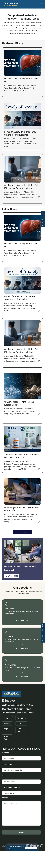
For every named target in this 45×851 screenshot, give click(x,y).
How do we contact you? (11, 787)
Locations (20, 723)
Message (5, 797)
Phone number (7, 764)
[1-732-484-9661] (22, 616)
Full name (5, 752)
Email (4, 776)
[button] (22, 532)
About (6, 718)
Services (7, 723)
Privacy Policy (6, 738)
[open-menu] (42, 4)
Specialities (21, 718)
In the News (19, 730)
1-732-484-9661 (22, 620)
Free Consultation (43, 218)
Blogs (6, 729)
